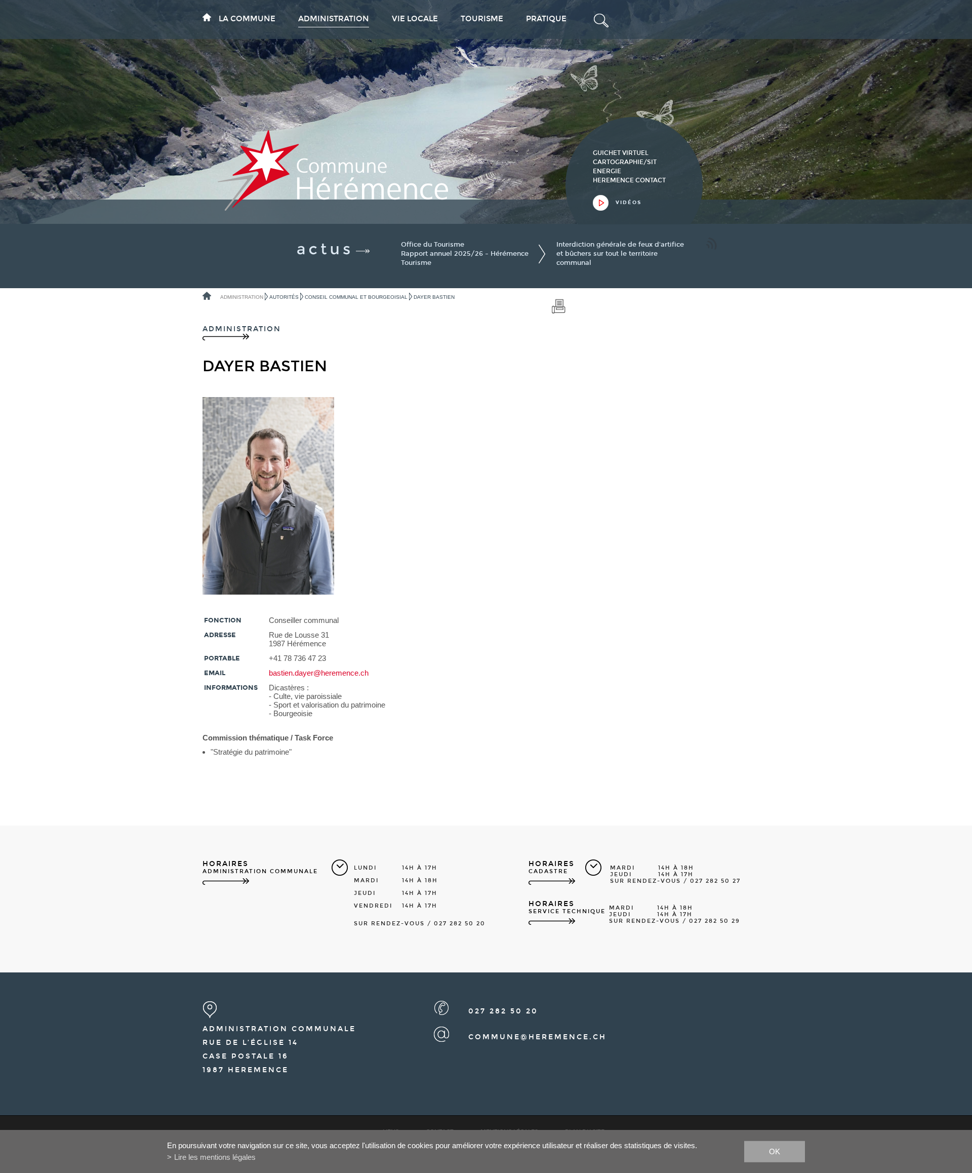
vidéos (628, 203)
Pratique (546, 18)
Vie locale (415, 18)
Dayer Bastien (434, 297)
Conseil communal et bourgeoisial (356, 297)
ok (774, 1151)
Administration (333, 18)
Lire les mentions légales (215, 1157)
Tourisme (482, 18)
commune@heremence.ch (537, 1037)
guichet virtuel (621, 153)
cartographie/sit (625, 162)
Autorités (284, 297)
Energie (607, 171)
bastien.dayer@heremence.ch (319, 673)
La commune (247, 18)
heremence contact (629, 180)
